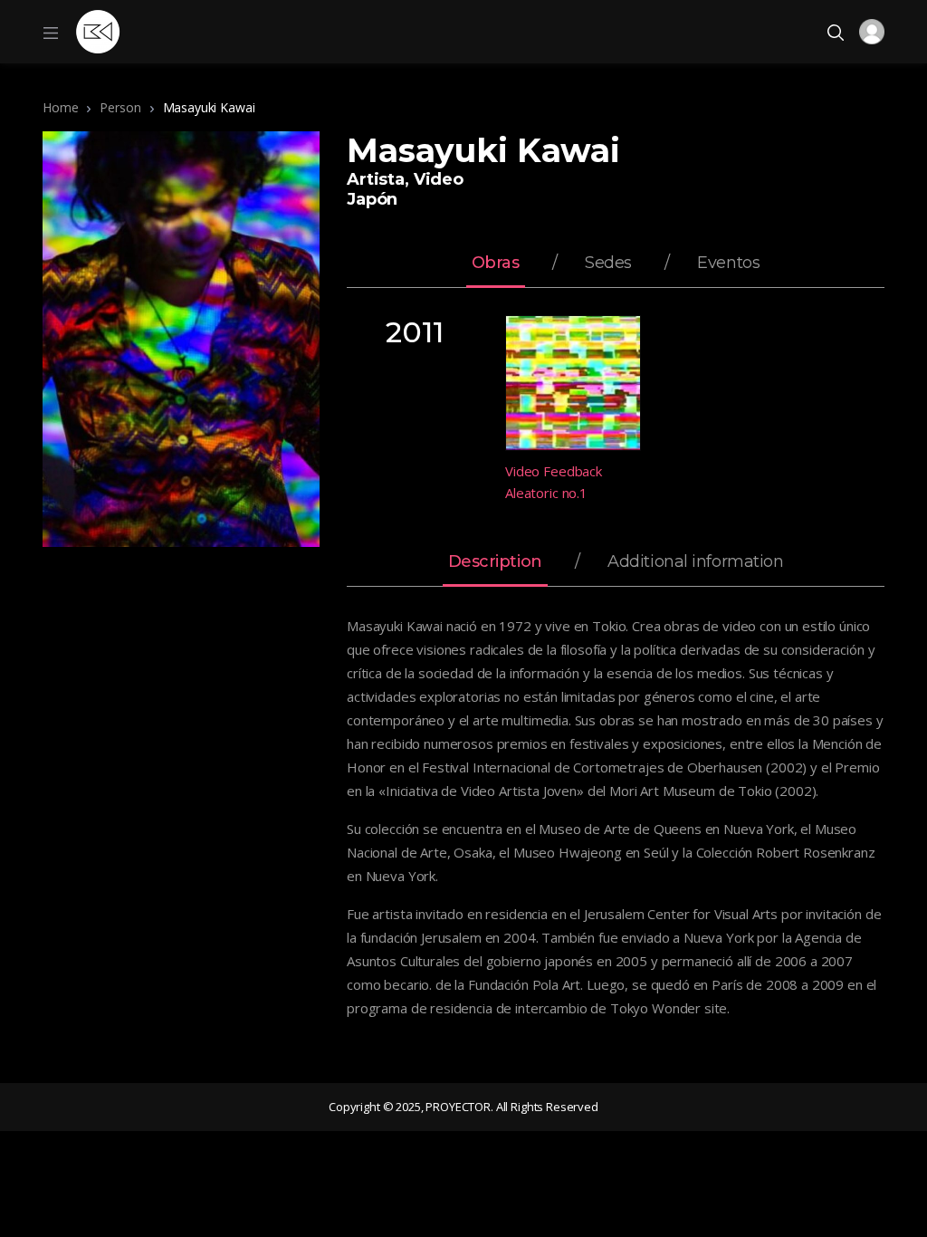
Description (495, 562)
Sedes (608, 263)
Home (60, 107)
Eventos (728, 263)
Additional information (695, 562)
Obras (496, 263)
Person (120, 107)
